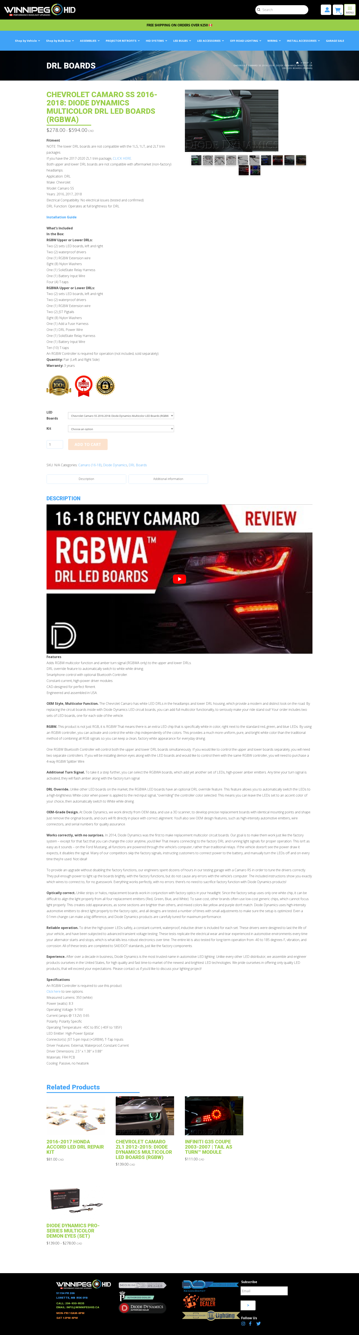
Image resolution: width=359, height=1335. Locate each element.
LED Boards (52, 415)
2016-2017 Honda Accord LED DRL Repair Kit (75, 1147)
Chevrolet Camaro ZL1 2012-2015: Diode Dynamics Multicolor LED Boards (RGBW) (144, 1149)
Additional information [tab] (168, 479)
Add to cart (88, 444)
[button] (350, 10)
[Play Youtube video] (179, 579)
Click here (54, 991)
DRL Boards (138, 465)
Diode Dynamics (115, 465)
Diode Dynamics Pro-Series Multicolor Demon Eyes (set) (73, 1231)
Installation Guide (62, 217)
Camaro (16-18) (90, 465)
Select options (77, 1129)
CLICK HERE (122, 158)
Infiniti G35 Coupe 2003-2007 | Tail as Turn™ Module (208, 1147)
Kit (49, 428)
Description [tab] (86, 479)
